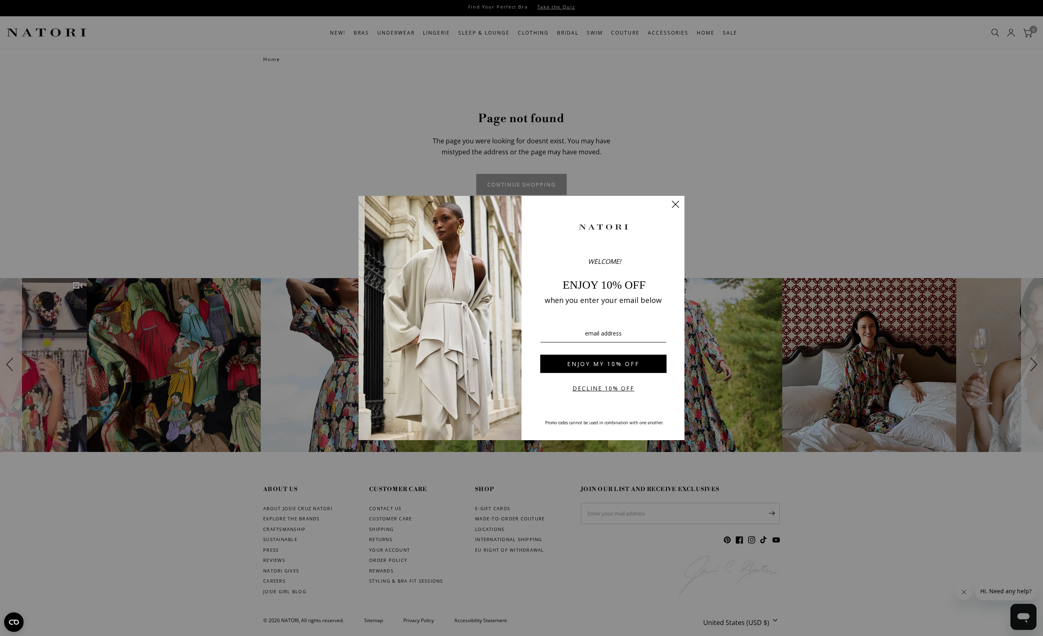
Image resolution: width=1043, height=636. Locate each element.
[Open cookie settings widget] (14, 622)
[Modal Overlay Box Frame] (521, 318)
